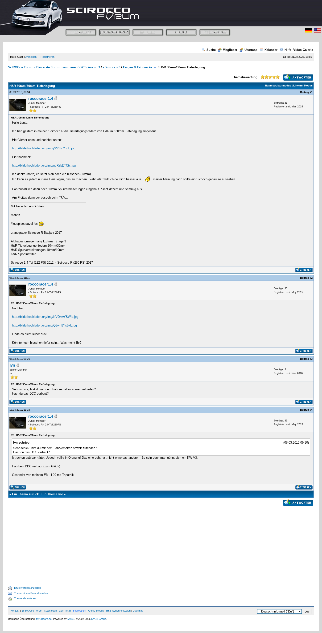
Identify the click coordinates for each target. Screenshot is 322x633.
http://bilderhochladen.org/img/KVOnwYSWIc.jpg (45, 317)
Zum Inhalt (65, 610)
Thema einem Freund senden (31, 593)
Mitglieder (230, 50)
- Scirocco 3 (111, 67)
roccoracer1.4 (40, 99)
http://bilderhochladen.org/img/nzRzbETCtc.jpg (44, 165)
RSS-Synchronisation (118, 610)
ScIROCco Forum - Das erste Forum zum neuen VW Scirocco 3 (54, 67)
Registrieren (47, 56)
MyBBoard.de (44, 618)
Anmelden (31, 56)
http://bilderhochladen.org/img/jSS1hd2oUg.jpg (43, 148)
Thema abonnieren (25, 598)
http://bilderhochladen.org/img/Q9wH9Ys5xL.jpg (44, 325)
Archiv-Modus (96, 610)
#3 (311, 358)
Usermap (250, 50)
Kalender (270, 50)
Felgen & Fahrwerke (137, 67)
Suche (211, 50)
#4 (311, 409)
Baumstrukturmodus (278, 85)
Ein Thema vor (52, 494)
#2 (311, 277)
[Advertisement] (161, 540)
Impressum (79, 610)
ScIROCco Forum (31, 610)
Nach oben (50, 610)
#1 (311, 92)
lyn (12, 365)
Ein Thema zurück (25, 494)
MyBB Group (98, 618)
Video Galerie (303, 50)
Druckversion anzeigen (27, 587)
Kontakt (15, 610)
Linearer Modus (303, 85)
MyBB (70, 618)
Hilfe (288, 50)
